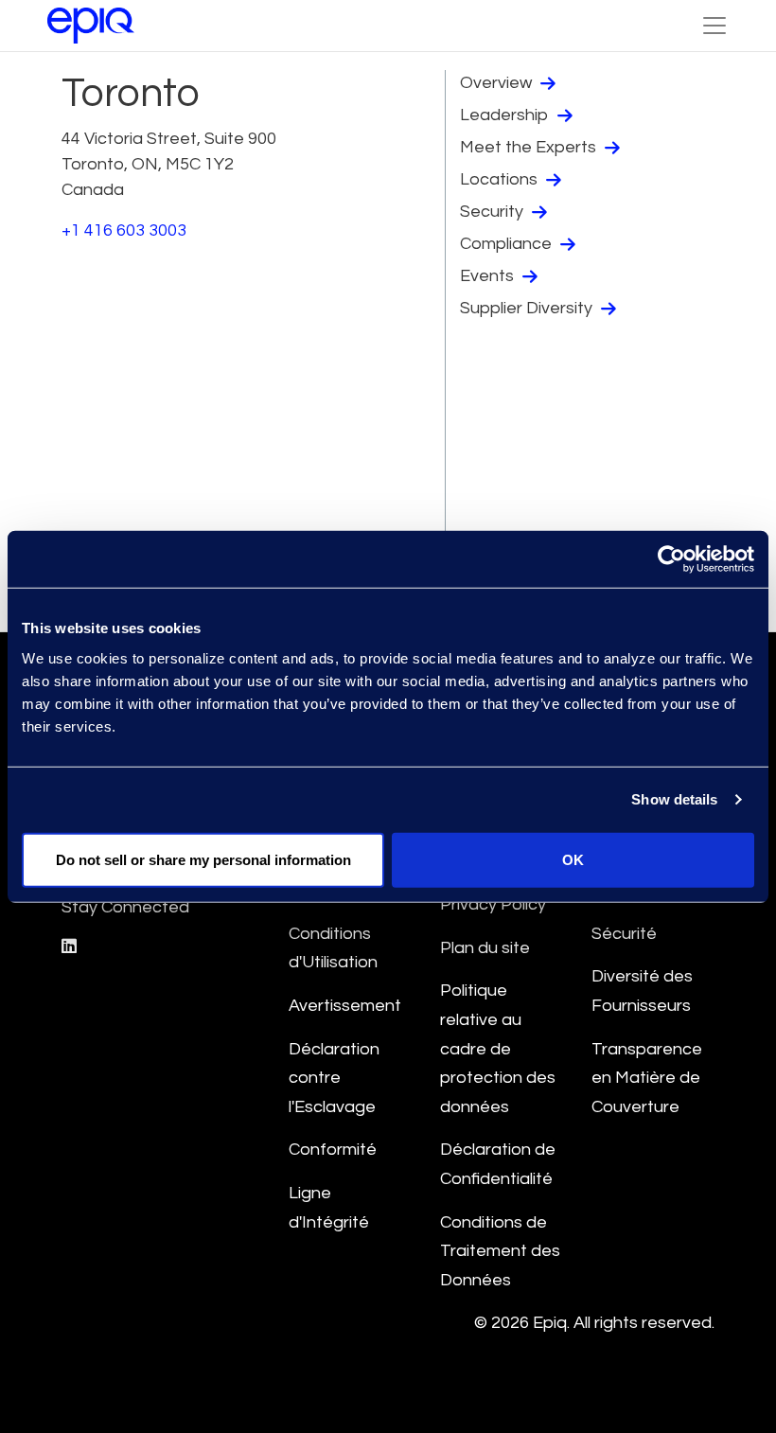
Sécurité (624, 934)
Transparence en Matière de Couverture (646, 1078)
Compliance (508, 244)
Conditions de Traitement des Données (500, 1251)
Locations (500, 179)
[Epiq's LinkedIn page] (69, 947)
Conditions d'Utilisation (333, 948)
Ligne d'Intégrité (329, 1207)
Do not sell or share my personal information (203, 859)
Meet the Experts (530, 147)
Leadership (506, 115)
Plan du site (485, 948)
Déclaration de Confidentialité (498, 1164)
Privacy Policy (493, 904)
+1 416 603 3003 (124, 230)
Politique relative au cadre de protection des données (498, 1048)
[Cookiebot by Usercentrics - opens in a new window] (671, 559)
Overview (498, 83)
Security (493, 212)
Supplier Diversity (528, 308)
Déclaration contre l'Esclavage (334, 1078)
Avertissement (345, 1006)
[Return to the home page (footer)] (90, 26)
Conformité (333, 1150)
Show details (674, 799)
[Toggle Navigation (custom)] (714, 25)
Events (489, 276)
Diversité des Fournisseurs (642, 991)
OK (573, 859)
